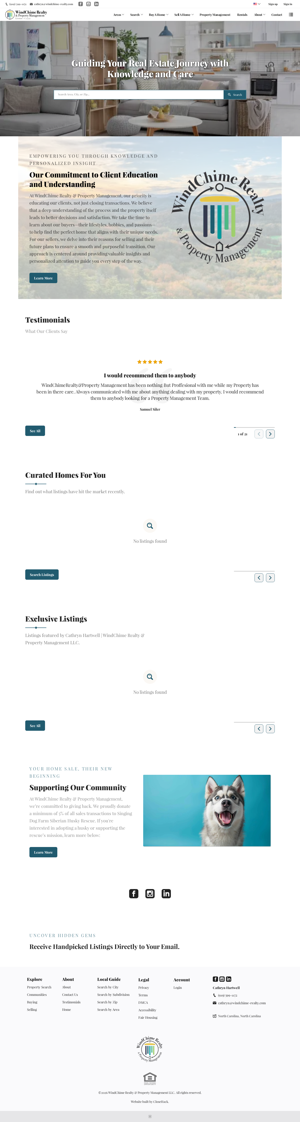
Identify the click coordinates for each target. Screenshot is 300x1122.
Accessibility (147, 1010)
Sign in (288, 4)
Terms (143, 995)
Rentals (242, 15)
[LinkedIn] (166, 893)
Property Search (39, 987)
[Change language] (257, 4)
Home (66, 1009)
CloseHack (160, 1102)
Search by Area (108, 1009)
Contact (276, 15)
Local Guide (109, 979)
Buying (32, 1002)
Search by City (108, 987)
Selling (32, 1009)
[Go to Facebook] (81, 4)
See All (35, 430)
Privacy (143, 987)
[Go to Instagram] (88, 4)
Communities (37, 994)
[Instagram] (150, 893)
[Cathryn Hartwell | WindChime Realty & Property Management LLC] (150, 1049)
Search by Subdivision (113, 994)
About (258, 15)
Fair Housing (147, 1017)
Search (135, 15)
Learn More (43, 278)
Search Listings (42, 574)
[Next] (270, 434)
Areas (117, 15)
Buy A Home (157, 15)
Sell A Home (182, 15)
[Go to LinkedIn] (96, 4)
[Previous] (259, 577)
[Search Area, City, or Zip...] (139, 94)
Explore (34, 979)
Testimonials (71, 1002)
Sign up (273, 4)
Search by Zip (107, 1002)
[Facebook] (133, 893)
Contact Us (70, 994)
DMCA (143, 1002)
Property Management (215, 15)
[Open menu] (291, 14)
